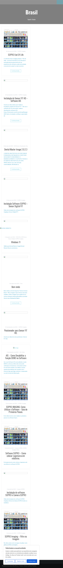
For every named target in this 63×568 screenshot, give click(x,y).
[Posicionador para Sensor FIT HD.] (16, 317)
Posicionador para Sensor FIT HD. (15, 332)
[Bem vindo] (16, 268)
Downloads (22, 146)
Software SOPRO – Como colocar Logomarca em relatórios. (15, 455)
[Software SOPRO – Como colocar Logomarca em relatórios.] (16, 435)
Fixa (27, 146)
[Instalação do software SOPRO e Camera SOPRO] (16, 479)
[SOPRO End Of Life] (16, 38)
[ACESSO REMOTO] (5, 228)
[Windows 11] (16, 226)
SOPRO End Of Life (15, 54)
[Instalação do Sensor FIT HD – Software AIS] (16, 85)
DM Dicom (16, 146)
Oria (24, 566)
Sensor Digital (11, 238)
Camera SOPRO (19, 448)
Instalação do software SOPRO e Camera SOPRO (15, 494)
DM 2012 (18, 237)
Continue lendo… (15, 71)
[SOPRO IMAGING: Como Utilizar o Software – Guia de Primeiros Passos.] (16, 390)
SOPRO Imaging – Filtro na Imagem (16, 538)
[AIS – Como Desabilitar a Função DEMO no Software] (15, 347)
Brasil (32, 12)
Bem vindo (16, 287)
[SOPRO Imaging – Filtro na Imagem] (16, 520)
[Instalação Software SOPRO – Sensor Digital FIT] (16, 187)
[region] (21, 555)
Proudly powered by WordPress (10, 566)
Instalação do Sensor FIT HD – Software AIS (16, 99)
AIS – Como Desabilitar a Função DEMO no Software (15, 357)
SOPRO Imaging (21, 51)
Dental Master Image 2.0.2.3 (15, 149)
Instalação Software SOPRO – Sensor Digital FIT (16, 205)
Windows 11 (15, 242)
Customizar (10, 561)
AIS (20, 352)
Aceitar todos (31, 561)
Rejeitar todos (20, 561)
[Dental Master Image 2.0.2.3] (16, 136)
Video (23, 352)
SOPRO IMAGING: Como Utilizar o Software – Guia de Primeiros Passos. (15, 409)
